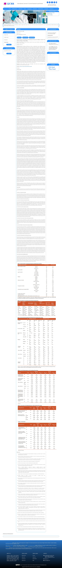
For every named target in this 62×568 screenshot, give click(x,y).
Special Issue (23, 560)
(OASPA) (27, 546)
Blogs (33, 560)
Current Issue (23, 558)
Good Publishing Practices (31, 545)
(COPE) (12, 546)
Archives (34, 555)
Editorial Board (34, 558)
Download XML (25, 37)
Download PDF (31, 37)
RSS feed (52, 67)
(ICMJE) (44, 546)
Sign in (7, 29)
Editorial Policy (24, 555)
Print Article (19, 37)
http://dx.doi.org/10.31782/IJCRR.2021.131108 (26, 66)
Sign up (11, 29)
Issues (25, 8)
